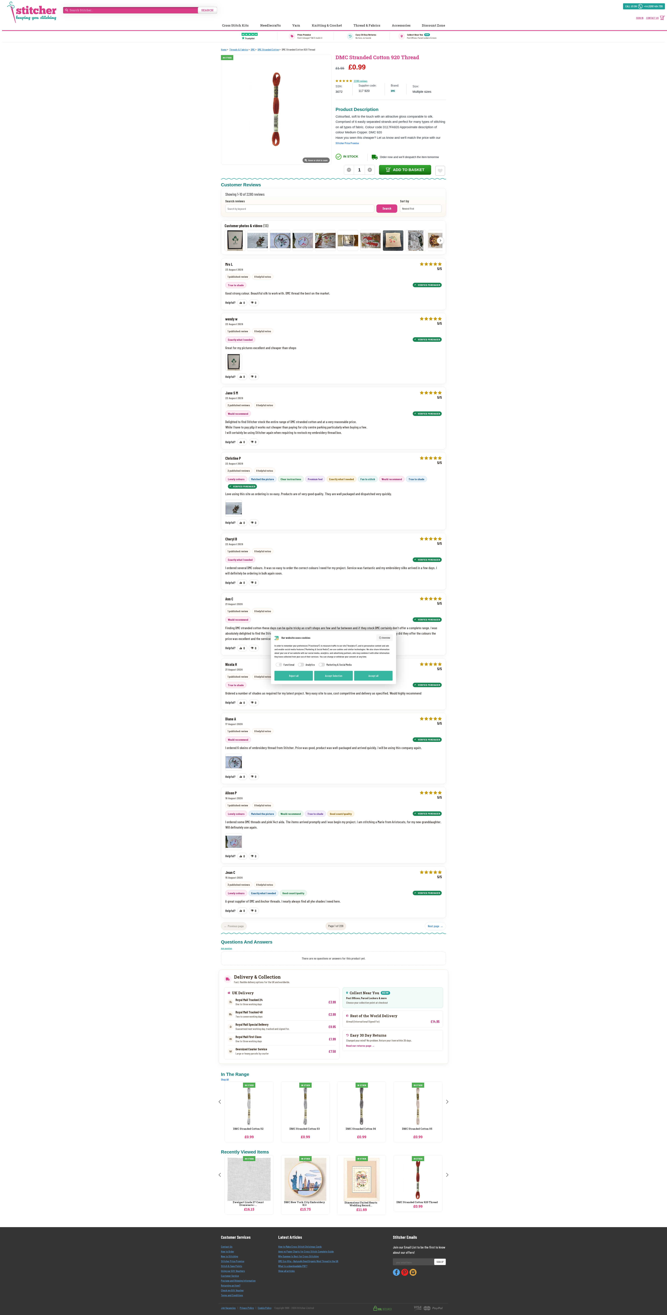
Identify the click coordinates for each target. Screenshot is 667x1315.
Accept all (373, 675)
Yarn (296, 25)
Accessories (401, 25)
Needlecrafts (270, 25)
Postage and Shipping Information (238, 1280)
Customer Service (230, 1275)
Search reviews (235, 201)
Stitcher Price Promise (347, 143)
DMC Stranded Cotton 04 (248, 1128)
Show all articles (286, 1270)
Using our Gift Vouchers (233, 1270)
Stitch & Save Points (231, 1266)
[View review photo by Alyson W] (370, 240)
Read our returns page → (360, 1045)
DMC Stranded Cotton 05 (304, 1128)
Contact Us (226, 1246)
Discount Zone (433, 25)
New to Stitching (229, 1256)
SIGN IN (639, 17)
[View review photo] (233, 362)
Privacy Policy (247, 1307)
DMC (393, 90)
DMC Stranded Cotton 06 (361, 1128)
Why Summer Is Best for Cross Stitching (298, 1256)
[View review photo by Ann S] (393, 240)
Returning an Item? (230, 1285)
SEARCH (207, 10)
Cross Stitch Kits (235, 25)
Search (386, 208)
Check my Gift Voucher (232, 1290)
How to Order (227, 1251)
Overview (386, 637)
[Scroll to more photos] (440, 240)
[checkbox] (284, 665)
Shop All (225, 1079)
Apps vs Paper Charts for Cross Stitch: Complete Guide (306, 1251)
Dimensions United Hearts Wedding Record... (360, 1204)
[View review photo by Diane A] (280, 240)
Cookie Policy (264, 1307)
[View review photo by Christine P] (257, 240)
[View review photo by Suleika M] (325, 240)
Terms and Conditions (232, 1295)
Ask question (226, 948)
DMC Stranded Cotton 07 (417, 1128)
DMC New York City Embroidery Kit (304, 1204)
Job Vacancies (228, 1307)
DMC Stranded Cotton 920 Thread (417, 1202)
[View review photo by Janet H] (415, 240)
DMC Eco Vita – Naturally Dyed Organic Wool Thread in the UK (308, 1261)
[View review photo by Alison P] (302, 240)
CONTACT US (652, 17)
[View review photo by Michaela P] (347, 240)
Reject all (293, 675)
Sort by (404, 201)
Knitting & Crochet (327, 25)
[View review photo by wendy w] (235, 240)
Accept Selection (333, 675)
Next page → (435, 926)
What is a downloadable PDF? (292, 1266)
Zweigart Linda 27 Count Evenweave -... (248, 1204)
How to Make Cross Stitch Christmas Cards (300, 1246)
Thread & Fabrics (366, 25)
